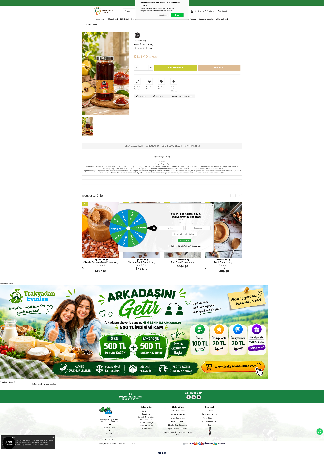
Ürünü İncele (232, 236)
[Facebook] (188, 397)
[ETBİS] (210, 432)
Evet (177, 15)
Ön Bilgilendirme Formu (178, 421)
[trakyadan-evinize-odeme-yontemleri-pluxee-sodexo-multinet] (204, 443)
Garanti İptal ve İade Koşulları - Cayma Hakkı (178, 433)
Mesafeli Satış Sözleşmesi (177, 425)
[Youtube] (199, 397)
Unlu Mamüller (146, 420)
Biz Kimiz (209, 411)
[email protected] (110, 427)
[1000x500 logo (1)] (109, 410)
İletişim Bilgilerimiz (209, 414)
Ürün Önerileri (192, 146)
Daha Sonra (163, 15)
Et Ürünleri (146, 414)
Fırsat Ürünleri (9, 443)
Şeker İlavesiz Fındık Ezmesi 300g (223, 262)
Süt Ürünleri (146, 411)
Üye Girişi (53, 384)
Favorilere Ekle (101, 236)
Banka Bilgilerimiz (209, 418)
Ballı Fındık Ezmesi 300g (141, 262)
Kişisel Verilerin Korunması (178, 429)
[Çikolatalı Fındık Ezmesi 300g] (100, 230)
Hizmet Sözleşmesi (178, 414)
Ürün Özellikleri (134, 146)
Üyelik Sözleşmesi (178, 418)
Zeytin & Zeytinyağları (146, 417)
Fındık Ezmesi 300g (182, 262)
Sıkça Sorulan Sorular (209, 421)
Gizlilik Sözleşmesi (178, 411)
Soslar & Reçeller (146, 426)
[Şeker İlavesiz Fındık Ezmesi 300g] (223, 230)
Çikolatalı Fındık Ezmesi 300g (100, 262)
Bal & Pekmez (146, 429)
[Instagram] (193, 397)
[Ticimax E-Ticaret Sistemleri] (162, 453)
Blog (209, 425)
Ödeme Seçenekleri (172, 146)
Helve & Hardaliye (146, 423)
